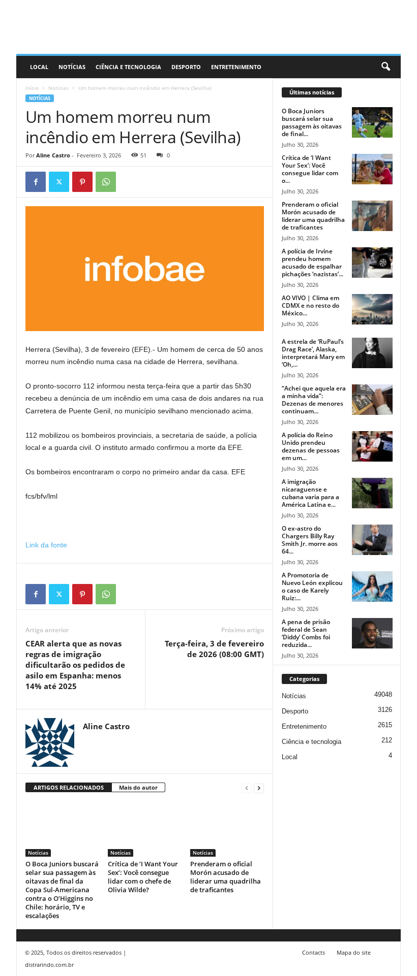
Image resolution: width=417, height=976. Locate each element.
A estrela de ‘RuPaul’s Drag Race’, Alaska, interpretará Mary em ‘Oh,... (313, 353)
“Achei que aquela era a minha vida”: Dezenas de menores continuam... (314, 399)
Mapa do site (354, 952)
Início (32, 87)
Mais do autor (138, 787)
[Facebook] (35, 182)
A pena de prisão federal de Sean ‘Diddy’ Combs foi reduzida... (306, 633)
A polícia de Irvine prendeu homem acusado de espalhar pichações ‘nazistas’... (312, 262)
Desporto (186, 67)
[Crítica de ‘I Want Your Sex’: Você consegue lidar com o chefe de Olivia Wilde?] (145, 828)
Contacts (313, 952)
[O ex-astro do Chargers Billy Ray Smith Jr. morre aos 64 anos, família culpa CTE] (372, 540)
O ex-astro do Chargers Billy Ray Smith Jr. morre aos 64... (310, 540)
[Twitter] (59, 182)
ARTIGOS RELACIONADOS (69, 787)
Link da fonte (46, 545)
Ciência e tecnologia (128, 67)
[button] (385, 67)
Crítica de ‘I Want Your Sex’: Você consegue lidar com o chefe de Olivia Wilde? (143, 876)
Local (39, 67)
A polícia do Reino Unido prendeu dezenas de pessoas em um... (311, 446)
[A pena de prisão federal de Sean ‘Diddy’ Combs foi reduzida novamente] (372, 633)
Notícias (71, 67)
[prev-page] (247, 788)
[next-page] (259, 788)
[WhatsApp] (106, 182)
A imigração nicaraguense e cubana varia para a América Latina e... (310, 493)
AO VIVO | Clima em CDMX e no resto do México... (310, 305)
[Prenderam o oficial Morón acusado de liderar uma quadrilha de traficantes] (227, 828)
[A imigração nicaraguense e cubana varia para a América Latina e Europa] (372, 493)
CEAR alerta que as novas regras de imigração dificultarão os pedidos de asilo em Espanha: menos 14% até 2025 (75, 664)
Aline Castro (53, 155)
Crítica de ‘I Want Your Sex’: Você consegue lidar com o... (310, 169)
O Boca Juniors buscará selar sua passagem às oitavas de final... (312, 122)
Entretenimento (236, 67)
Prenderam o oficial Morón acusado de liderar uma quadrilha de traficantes (225, 876)
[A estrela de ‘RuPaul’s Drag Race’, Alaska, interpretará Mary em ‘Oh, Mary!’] (372, 353)
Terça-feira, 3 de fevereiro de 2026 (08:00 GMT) (214, 648)
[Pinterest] (82, 182)
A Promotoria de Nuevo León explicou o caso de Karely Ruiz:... (312, 586)
